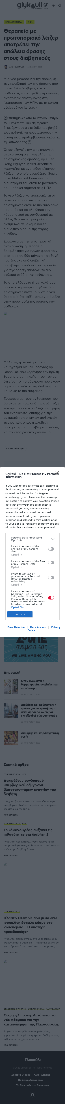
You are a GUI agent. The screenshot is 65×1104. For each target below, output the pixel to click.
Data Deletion (16, 627)
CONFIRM (20, 614)
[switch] (51, 549)
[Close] (58, 474)
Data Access (38, 627)
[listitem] (32, 539)
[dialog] (32, 552)
